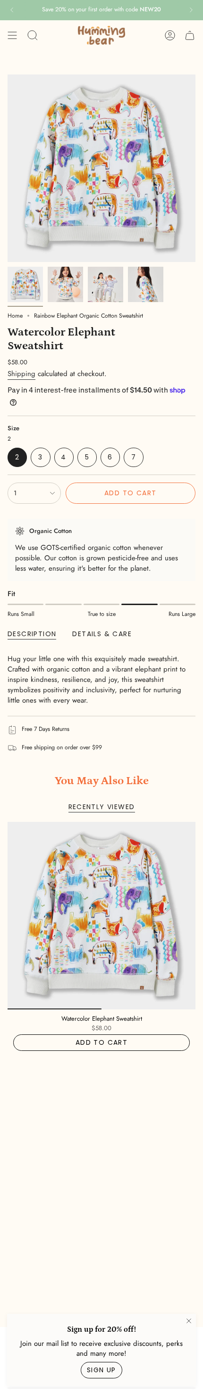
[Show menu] (12, 35)
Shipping (21, 374)
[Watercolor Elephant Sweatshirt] (101, 915)
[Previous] (12, 10)
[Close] (189, 1321)
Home (15, 315)
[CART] (190, 35)
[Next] (191, 10)
